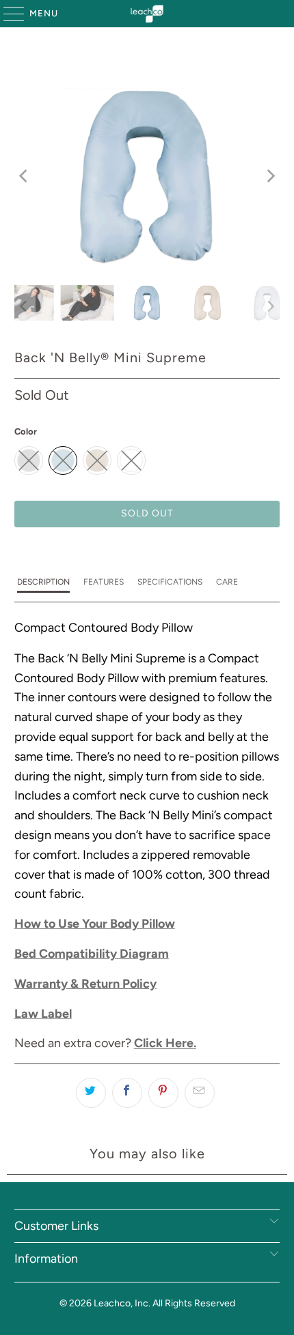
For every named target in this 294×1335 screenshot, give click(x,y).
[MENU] (7, 13)
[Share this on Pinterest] (163, 1093)
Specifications (169, 582)
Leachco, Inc (121, 1303)
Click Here (163, 1043)
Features (103, 582)
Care (227, 582)
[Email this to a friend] (200, 1093)
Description (43, 582)
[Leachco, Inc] (147, 13)
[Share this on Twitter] (91, 1093)
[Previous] (25, 176)
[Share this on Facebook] (127, 1093)
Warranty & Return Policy (85, 983)
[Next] (269, 176)
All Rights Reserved (193, 1303)
